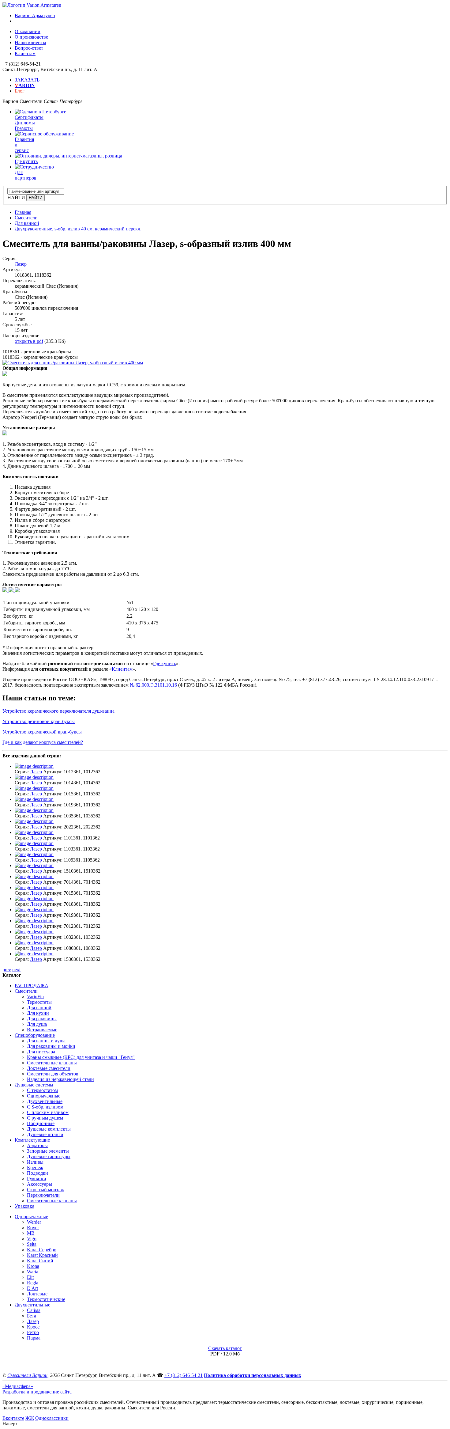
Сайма (33, 1310)
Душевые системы (34, 1084)
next (16, 969)
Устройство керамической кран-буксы (42, 731)
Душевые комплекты (49, 1128)
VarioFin (35, 996)
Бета (31, 1315)
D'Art (32, 1288)
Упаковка (24, 1206)
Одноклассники (52, 1418)
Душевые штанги (45, 1134)
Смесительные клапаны (52, 1062)
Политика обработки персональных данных (252, 1375)
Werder (34, 1222)
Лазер (21, 264)
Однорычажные (43, 1095)
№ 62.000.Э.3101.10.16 (153, 685)
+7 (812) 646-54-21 (183, 1375)
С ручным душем (45, 1117)
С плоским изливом (48, 1112)
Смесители (26, 991)
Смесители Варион (27, 1375)
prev (6, 969)
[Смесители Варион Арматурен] (31, 5)
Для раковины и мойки (51, 1046)
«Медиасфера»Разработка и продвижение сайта (37, 1389)
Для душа (37, 1024)
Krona (33, 1266)
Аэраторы (37, 1145)
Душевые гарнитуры (48, 1156)
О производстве (31, 37)
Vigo (31, 1238)
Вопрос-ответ (29, 48)
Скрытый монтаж (45, 1189)
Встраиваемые (42, 1029)
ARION (25, 85)
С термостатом (42, 1090)
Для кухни (38, 1013)
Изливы (35, 1162)
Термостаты (39, 1002)
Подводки (37, 1173)
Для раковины (42, 1018)
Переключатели (43, 1195)
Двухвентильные (44, 1101)
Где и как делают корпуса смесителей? (42, 742)
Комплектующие (32, 1140)
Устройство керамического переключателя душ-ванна (58, 711)
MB (31, 1233)
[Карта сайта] (15, 21)
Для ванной (39, 1007)
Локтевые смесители (48, 1068)
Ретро (33, 1332)
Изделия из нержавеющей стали (60, 1079)
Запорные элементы (48, 1151)
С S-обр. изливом (45, 1106)
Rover (33, 1227)
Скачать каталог (225, 1348)
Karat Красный (42, 1255)
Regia (32, 1282)
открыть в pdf (29, 341)
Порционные (40, 1123)
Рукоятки (36, 1178)
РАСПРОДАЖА (31, 985)
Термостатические (46, 1299)
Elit (30, 1277)
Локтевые (37, 1293)
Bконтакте (13, 1418)
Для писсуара (41, 1051)
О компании (27, 31)
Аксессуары (39, 1184)
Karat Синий (40, 1260)
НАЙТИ (16, 197)
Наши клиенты (30, 42)
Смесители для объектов (52, 1073)
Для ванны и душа (46, 1040)
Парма (33, 1337)
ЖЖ (29, 1418)
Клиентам (25, 53)
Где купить (164, 663)
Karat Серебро (41, 1249)
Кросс (33, 1326)
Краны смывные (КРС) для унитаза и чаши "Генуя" (81, 1057)
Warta (32, 1271)
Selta (31, 1244)
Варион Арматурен (35, 15)
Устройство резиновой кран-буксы (38, 721)
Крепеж (35, 1167)
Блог (19, 90)
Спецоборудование (35, 1035)
